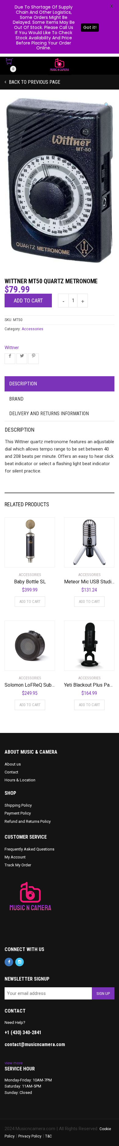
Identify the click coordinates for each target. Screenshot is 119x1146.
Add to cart (28, 300)
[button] (107, 105)
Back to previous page (34, 82)
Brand (16, 399)
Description (23, 384)
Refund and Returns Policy (28, 821)
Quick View (22, 559)
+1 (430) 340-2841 (23, 1032)
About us (13, 764)
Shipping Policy (18, 805)
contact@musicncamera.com (35, 1044)
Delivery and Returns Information (49, 413)
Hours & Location (20, 780)
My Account (15, 857)
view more (14, 1063)
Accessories (32, 329)
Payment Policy (18, 813)
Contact (11, 772)
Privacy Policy (29, 1136)
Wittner (12, 347)
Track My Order (18, 865)
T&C (48, 1136)
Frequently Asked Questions (29, 849)
